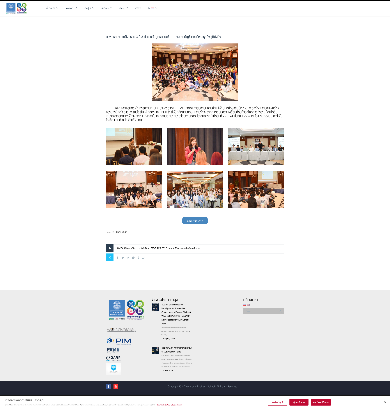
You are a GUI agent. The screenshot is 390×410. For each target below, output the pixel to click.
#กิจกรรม (135, 248)
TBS (158, 248)
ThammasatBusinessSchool (187, 248)
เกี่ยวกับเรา (50, 8)
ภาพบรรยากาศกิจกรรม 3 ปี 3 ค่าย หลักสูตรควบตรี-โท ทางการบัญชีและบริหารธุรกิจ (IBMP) (163, 37)
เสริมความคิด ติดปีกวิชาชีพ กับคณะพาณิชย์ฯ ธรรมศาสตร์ (176, 349)
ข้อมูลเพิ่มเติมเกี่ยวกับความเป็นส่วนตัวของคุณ (169, 405)
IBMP (153, 248)
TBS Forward (167, 248)
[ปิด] (385, 402)
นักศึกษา (104, 8)
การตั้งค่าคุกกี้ (277, 402)
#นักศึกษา (145, 248)
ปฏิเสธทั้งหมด (299, 402)
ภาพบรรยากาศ (195, 220)
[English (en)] (248, 304)
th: (149, 8)
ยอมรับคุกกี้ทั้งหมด (321, 402)
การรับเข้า (69, 8)
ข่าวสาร (138, 8)
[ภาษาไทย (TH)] (244, 304)
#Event (127, 248)
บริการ (121, 8)
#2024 (120, 248)
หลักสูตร (87, 8)
